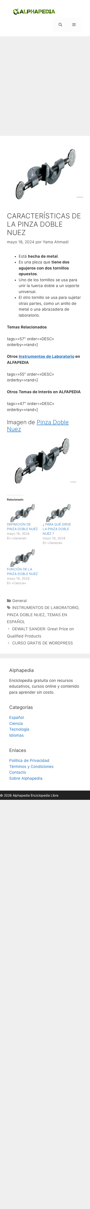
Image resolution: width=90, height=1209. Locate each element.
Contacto (17, 772)
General (19, 600)
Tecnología (19, 729)
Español (16, 717)
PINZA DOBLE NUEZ (26, 614)
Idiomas (16, 735)
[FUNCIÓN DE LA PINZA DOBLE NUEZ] (22, 558)
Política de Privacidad (29, 760)
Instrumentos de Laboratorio (46, 356)
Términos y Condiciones (31, 766)
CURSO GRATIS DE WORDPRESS (42, 643)
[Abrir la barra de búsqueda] (60, 25)
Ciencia (16, 723)
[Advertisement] (45, 84)
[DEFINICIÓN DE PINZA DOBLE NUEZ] (22, 513)
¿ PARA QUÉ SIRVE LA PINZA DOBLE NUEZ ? (57, 528)
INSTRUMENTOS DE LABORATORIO (45, 607)
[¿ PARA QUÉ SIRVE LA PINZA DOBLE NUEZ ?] (58, 513)
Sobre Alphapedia (25, 778)
